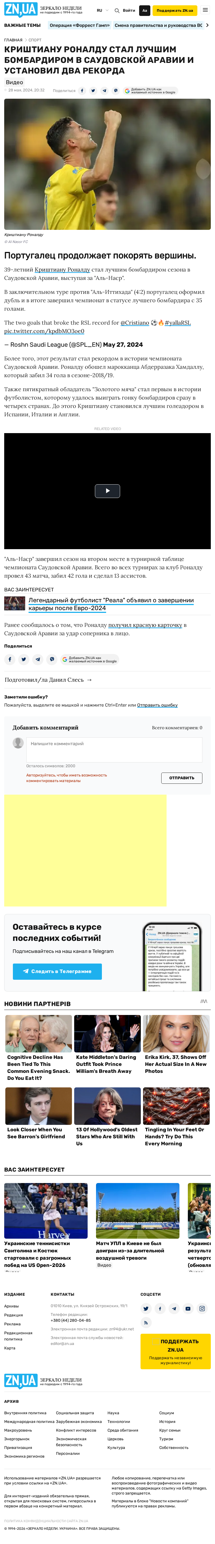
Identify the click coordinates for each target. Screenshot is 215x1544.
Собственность (173, 1447)
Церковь (115, 1439)
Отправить (182, 778)
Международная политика (29, 1421)
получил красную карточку (145, 624)
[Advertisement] (85, 850)
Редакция (13, 1315)
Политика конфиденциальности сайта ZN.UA (46, 1521)
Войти (129, 10)
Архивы (11, 1306)
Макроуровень (18, 1430)
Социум (166, 1413)
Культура (116, 1447)
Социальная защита (75, 1413)
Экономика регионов (24, 1456)
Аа (144, 10)
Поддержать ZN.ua (175, 10)
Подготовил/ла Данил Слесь (44, 679)
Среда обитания (123, 1430)
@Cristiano (135, 322)
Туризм (166, 1439)
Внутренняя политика (25, 1413)
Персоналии (68, 1453)
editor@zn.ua (62, 1343)
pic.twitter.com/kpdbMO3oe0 (44, 330)
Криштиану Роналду (62, 269)
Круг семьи (170, 1430)
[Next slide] (206, 25)
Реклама (12, 1324)
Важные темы (22, 25)
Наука (113, 1413)
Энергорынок (17, 1439)
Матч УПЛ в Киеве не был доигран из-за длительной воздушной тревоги (130, 1250)
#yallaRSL (178, 322)
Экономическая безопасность (71, 1442)
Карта (9, 1348)
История (167, 1421)
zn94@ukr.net (121, 1329)
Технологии (119, 1421)
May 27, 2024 (123, 344)
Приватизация (18, 1447)
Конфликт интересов (76, 1430)
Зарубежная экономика (79, 1421)
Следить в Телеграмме (61, 971)
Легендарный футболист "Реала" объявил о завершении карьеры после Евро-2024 (111, 604)
